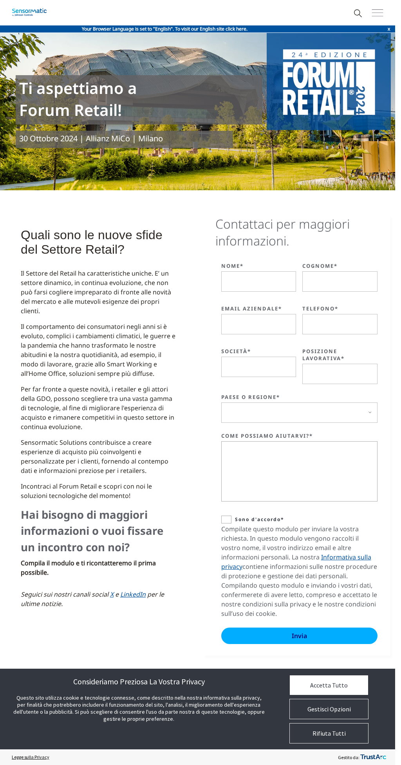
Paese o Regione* (250, 397)
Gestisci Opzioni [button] (329, 709)
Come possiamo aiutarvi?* (267, 435)
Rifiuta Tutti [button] (329, 733)
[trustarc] (373, 757)
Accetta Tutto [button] (329, 685)
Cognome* (320, 265)
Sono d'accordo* (259, 519)
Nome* (232, 265)
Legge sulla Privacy (30, 757)
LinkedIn (133, 594)
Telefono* (320, 308)
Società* (236, 351)
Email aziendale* (251, 308)
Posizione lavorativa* (323, 355)
